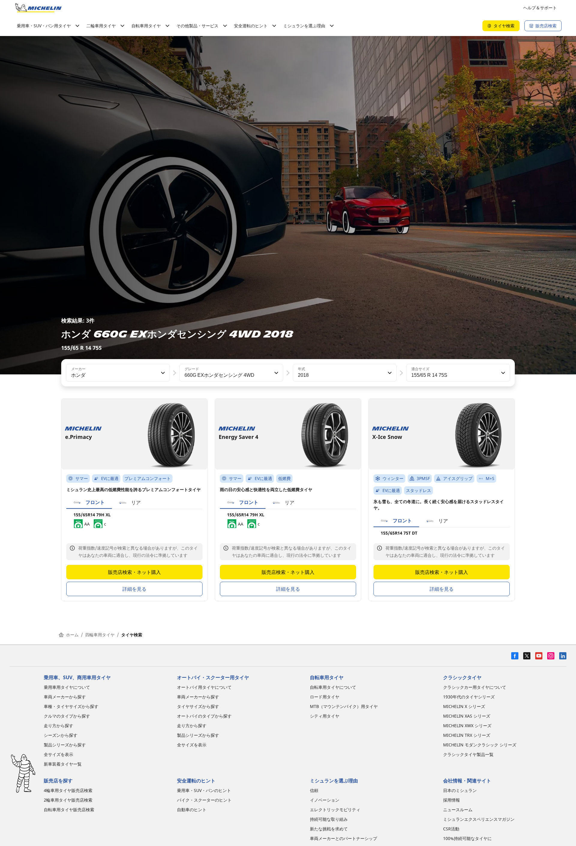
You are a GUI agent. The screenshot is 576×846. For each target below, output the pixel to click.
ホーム (72, 635)
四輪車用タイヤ (100, 635)
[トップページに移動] (38, 7)
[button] (162, 373)
